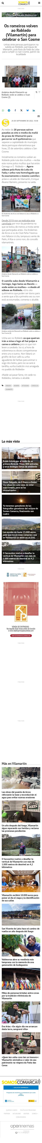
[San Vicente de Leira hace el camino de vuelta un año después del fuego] (21, 915)
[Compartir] (3, 110)
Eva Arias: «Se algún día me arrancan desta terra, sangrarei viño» (19, 1028)
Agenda (26, 1114)
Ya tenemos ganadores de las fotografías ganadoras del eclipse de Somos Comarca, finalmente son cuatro (20, 509)
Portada (7, 1114)
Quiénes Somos (11, 1110)
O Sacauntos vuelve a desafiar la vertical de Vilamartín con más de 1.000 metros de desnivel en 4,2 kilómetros (19, 557)
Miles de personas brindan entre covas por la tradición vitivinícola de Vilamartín (20, 995)
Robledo (8, 385)
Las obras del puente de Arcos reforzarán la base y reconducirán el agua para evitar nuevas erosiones (19, 794)
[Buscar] (3, 3)
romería (16, 385)
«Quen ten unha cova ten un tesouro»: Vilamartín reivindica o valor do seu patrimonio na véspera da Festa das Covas (20, 1061)
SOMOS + (35, 1114)
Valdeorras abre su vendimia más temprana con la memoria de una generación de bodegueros (18, 962)
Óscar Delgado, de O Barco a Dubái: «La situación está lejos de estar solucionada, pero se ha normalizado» (20, 486)
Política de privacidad (28, 1110)
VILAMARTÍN (9, 389)
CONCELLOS (35, 385)
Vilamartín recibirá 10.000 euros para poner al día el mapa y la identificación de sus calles (20, 898)
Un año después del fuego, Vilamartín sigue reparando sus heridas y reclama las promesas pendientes (20, 828)
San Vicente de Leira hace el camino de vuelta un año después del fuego (20, 930)
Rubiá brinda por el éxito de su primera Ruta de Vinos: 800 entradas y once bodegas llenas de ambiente (20, 464)
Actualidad (17, 1114)
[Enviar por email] (38, 116)
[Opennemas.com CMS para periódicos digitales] (22, 1129)
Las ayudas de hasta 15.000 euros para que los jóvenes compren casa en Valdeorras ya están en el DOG (20, 535)
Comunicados (21, 1117)
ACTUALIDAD (25, 385)
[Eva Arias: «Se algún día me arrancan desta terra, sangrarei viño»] (21, 1012)
